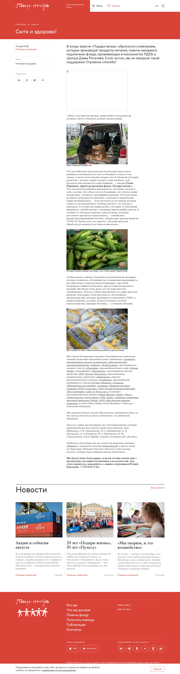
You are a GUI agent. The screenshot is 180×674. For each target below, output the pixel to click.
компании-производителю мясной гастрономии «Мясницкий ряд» (101, 361)
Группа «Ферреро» (101, 382)
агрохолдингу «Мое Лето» (99, 397)
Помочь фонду (77, 615)
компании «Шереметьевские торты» (95, 384)
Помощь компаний (26, 575)
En (157, 6)
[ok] (26, 80)
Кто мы (71, 605)
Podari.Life (123, 605)
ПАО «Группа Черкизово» (93, 374)
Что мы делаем (78, 610)
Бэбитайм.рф (110, 446)
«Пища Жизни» (106, 394)
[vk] (19, 80)
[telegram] (42, 80)
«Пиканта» (92, 368)
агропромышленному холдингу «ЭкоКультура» (92, 365)
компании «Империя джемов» (113, 385)
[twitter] (34, 80)
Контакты (73, 630)
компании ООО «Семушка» (81, 388)
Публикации (21, 24)
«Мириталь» (103, 377)
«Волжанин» (99, 371)
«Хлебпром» (105, 380)
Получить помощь (80, 620)
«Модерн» (71, 446)
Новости (34, 24)
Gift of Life (123, 609)
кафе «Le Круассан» (96, 391)
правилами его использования (59, 670)
